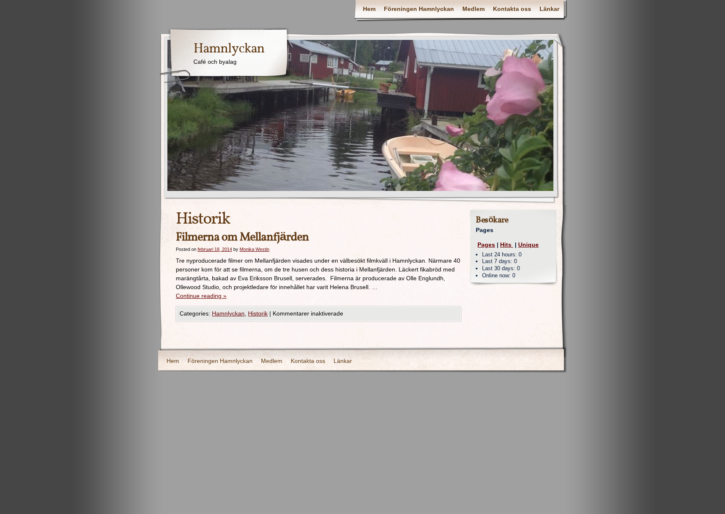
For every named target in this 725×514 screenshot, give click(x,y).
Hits (506, 244)
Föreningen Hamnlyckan (419, 8)
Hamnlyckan (228, 49)
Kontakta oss (512, 8)
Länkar (549, 8)
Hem (369, 8)
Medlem (473, 8)
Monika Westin (254, 249)
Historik (258, 313)
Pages (486, 244)
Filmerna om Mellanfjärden (242, 237)
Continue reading (201, 295)
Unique (528, 244)
